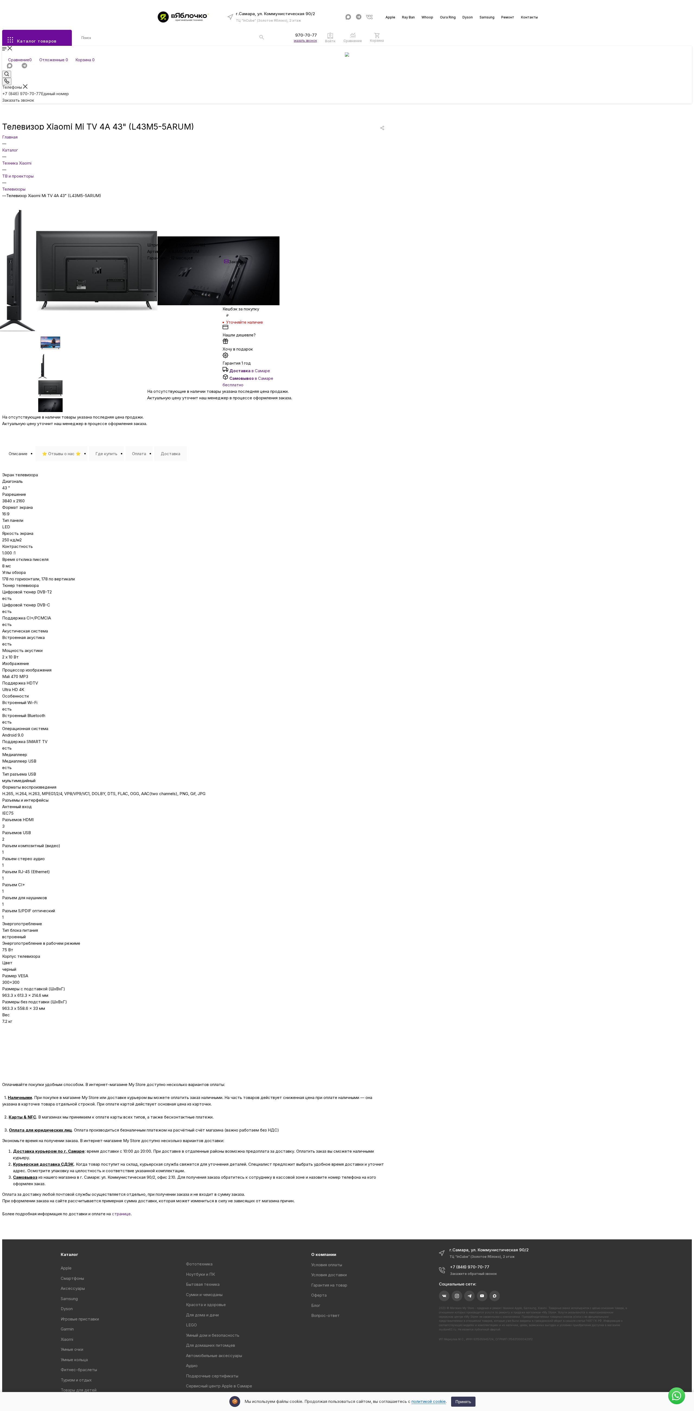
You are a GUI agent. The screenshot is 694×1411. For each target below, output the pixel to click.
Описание (18, 453)
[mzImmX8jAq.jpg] (97, 308)
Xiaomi (67, 1339)
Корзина (377, 40)
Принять (463, 1401)
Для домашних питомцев (210, 1345)
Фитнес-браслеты (79, 1369)
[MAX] (348, 17)
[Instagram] (457, 1296)
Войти (330, 41)
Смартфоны (72, 1278)
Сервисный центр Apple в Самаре (219, 1385)
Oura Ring (448, 17)
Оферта (319, 1295)
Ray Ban (408, 17)
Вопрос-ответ (325, 1315)
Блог (315, 1305)
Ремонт (507, 17)
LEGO (191, 1325)
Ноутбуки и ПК (200, 1274)
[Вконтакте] (369, 17)
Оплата (139, 453)
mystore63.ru (447, 1329)
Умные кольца (74, 1359)
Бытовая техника (203, 1284)
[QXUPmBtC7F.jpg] (218, 303)
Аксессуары (73, 1288)
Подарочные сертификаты (212, 1375)
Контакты (529, 17)
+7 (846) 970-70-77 (297, 35)
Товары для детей (79, 1390)
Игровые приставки (80, 1319)
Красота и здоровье (206, 1304)
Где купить (106, 453)
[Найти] (261, 37)
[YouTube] (482, 1296)
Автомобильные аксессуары (214, 1355)
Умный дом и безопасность (212, 1335)
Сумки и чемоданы (204, 1294)
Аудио (192, 1365)
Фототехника (199, 1264)
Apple (390, 17)
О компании (323, 1254)
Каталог (69, 1254)
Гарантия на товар (329, 1285)
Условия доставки (329, 1274)
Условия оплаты (326, 1264)
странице (121, 1213)
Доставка (170, 453)
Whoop (427, 17)
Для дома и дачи (202, 1314)
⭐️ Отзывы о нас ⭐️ (61, 453)
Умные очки (72, 1349)
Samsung (487, 17)
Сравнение (352, 41)
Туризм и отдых (76, 1380)
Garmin (67, 1329)
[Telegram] (358, 17)
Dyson (467, 17)
